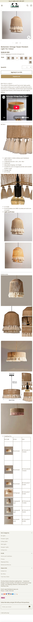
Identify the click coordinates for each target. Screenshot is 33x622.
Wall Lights (3, 544)
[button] (2, 5)
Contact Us (3, 571)
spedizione (8, 54)
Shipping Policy (5, 562)
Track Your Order (5, 576)
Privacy (2, 559)
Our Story (3, 574)
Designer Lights (5, 547)
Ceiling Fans (4, 550)
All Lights (3, 535)
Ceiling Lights (4, 541)
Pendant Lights (5, 538)
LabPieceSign (6, 612)
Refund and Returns (6, 564)
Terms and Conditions (6, 556)
